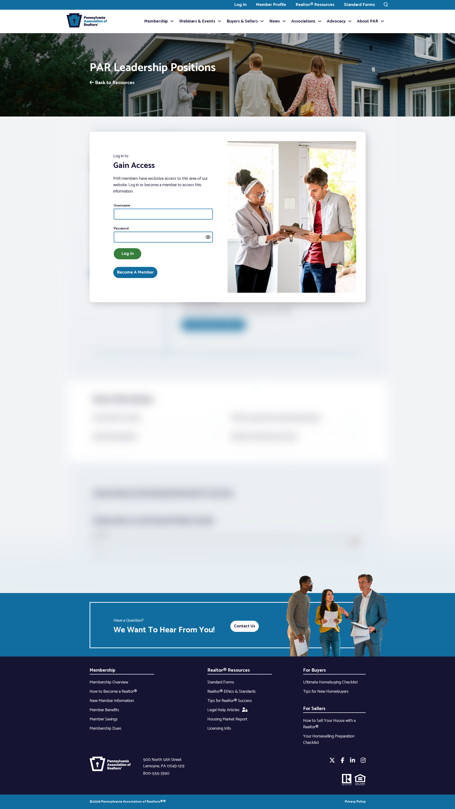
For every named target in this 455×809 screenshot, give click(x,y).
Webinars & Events (197, 21)
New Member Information (112, 700)
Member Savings (104, 719)
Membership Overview (109, 682)
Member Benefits (104, 710)
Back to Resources (114, 83)
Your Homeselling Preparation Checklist (329, 739)
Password (121, 228)
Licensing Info (219, 728)
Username (122, 205)
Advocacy (336, 21)
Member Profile (271, 4)
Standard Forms (359, 4)
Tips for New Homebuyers (326, 691)
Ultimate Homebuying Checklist (330, 682)
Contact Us (244, 626)
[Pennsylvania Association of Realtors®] (87, 21)
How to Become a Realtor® (113, 691)
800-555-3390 (156, 773)
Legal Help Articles (223, 710)
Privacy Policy (355, 802)
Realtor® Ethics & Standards (231, 691)
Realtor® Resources (315, 4)
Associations (303, 21)
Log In (240, 4)
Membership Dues (105, 728)
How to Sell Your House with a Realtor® (329, 724)
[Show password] (208, 237)
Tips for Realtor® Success (229, 700)
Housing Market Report (227, 719)
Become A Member (135, 272)
